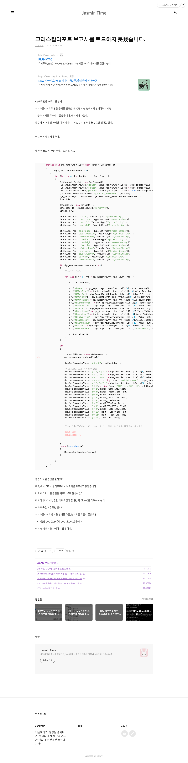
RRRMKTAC (45, 59)
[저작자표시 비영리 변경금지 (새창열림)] (70, 551)
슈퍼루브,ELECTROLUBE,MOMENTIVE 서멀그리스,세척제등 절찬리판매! (74, 63)
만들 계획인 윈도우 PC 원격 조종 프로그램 (52, 569)
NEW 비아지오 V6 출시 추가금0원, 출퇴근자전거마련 (67, 80)
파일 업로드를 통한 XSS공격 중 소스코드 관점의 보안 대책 (58, 583)
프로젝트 (40, 563)
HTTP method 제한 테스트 (47, 588)
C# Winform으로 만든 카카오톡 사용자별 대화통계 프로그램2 (59, 573)
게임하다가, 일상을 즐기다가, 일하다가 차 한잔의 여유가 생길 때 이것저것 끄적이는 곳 (76, 654)
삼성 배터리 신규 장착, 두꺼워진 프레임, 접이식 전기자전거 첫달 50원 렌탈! (75, 84)
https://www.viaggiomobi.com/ (53, 76)
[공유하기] (46, 551)
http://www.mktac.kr (48, 55)
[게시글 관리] (50, 551)
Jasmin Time (48, 650)
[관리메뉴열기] (183, 5)
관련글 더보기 (147, 599)
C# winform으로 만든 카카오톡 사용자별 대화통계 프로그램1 (59, 578)
